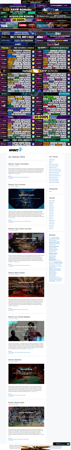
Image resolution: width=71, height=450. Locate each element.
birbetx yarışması (25, 309)
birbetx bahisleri (12, 395)
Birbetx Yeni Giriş (52, 276)
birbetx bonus (12, 352)
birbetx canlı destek (54, 246)
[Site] (17, 52)
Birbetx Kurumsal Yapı (53, 177)
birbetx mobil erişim (17, 439)
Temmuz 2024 (52, 221)
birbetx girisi (53, 253)
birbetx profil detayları (59, 266)
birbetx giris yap (52, 256)
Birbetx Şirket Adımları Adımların (55, 170)
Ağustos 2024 (51, 220)
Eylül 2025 (51, 205)
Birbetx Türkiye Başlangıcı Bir (54, 169)
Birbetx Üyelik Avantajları (54, 180)
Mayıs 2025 (51, 208)
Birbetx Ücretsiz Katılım (53, 164)
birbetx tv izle (52, 270)
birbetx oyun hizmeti (21, 221)
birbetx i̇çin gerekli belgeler (18, 352)
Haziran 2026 (51, 202)
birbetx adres (12, 439)
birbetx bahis (51, 239)
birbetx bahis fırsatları (57, 239)
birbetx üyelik (57, 276)
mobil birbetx (59, 280)
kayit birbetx (28, 265)
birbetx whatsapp (28, 221)
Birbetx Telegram (52, 267)
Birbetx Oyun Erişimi (53, 167)
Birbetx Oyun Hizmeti (16, 185)
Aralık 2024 (51, 213)
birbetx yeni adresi (22, 395)
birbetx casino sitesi (53, 249)
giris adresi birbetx (53, 278)
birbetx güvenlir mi (52, 260)
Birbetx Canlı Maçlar (52, 247)
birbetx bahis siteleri (13, 309)
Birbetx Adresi (52, 159)
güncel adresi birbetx (58, 279)
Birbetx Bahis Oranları (53, 240)
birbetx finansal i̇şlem (53, 250)
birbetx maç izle (52, 263)
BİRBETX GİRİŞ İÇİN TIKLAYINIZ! (35, 29)
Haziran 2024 (51, 223)
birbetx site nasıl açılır (26, 352)
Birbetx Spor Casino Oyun (54, 174)
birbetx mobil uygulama (25, 439)
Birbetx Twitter (58, 270)
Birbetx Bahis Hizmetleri (53, 165)
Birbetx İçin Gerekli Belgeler (19, 317)
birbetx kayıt (58, 260)
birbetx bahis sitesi (13, 177)
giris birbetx (60, 278)
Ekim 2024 (51, 216)
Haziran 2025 (51, 207)
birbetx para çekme (52, 266)
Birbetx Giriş (17, 395)
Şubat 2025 (51, 210)
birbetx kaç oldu (58, 262)
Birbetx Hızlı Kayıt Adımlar (54, 172)
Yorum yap (11, 178)
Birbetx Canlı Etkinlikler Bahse (55, 175)
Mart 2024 (51, 228)
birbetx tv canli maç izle (55, 268)
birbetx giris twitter (52, 254)
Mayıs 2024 (51, 225)
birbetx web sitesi (52, 271)
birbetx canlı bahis (52, 244)
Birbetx (11, 220)
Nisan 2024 (51, 226)
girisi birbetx (51, 279)
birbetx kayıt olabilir (22, 265)
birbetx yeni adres (52, 274)
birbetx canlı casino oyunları (14, 265)
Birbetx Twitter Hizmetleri (18, 164)
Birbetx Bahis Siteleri (16, 273)
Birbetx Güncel (18, 177)
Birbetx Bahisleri (14, 360)
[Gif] (35, 71)
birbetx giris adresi (52, 251)
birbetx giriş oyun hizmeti (14, 221)
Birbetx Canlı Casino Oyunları (19, 229)
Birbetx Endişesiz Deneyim (54, 182)
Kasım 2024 (51, 215)
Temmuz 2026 (52, 200)
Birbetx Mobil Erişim (16, 403)
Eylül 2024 (51, 218)
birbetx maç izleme (58, 263)
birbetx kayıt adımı (51, 262)
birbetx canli (58, 243)
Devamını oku (17, 173)
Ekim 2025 (51, 203)
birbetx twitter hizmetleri (25, 177)
